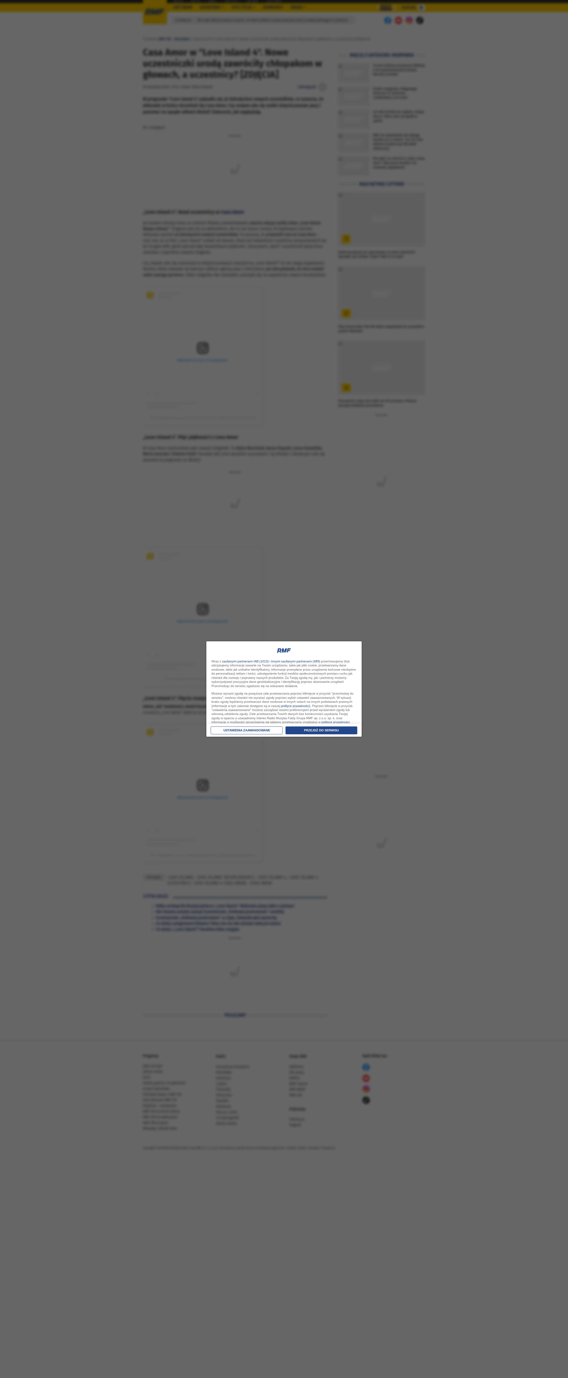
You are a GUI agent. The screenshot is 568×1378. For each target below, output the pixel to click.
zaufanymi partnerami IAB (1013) (245, 661)
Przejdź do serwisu (321, 730)
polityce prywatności (295, 706)
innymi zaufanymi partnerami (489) (295, 661)
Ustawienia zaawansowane (246, 730)
